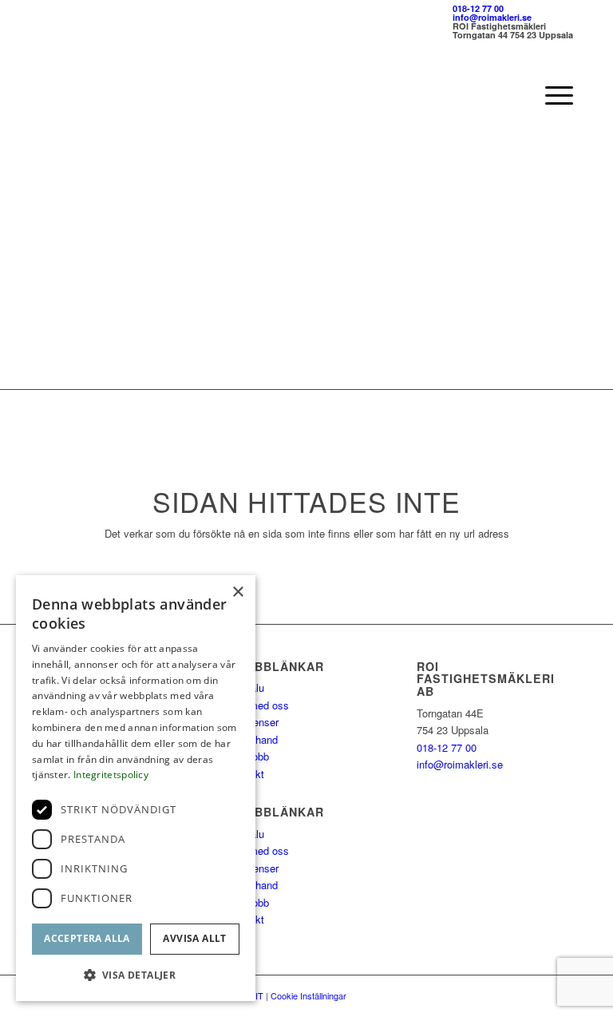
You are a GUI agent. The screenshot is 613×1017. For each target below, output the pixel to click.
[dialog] (135, 788)
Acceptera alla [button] (87, 938)
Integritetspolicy (110, 774)
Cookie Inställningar (308, 995)
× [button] (237, 592)
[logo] (114, 95)
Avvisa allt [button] (194, 938)
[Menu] (551, 95)
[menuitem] (551, 95)
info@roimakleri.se (492, 17)
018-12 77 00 (478, 8)
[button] (135, 975)
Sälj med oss (258, 705)
